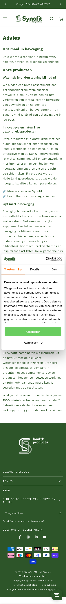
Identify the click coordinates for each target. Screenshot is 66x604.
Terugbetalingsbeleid (25, 585)
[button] (51, 19)
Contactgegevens (50, 589)
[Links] (6, 4)
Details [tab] (35, 269)
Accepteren (33, 331)
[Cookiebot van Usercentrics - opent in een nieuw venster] (46, 259)
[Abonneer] (61, 513)
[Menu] (5, 19)
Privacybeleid (48, 585)
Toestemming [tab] (13, 269)
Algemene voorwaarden (23, 589)
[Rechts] (60, 4)
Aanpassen (31, 342)
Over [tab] (55, 269)
